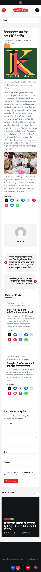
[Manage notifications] (36, 567)
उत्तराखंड (14, 40)
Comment (8, 424)
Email (6, 452)
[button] (7, 46)
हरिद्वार (20, 40)
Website (7, 462)
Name (6, 442)
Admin (8, 40)
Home (5, 20)
